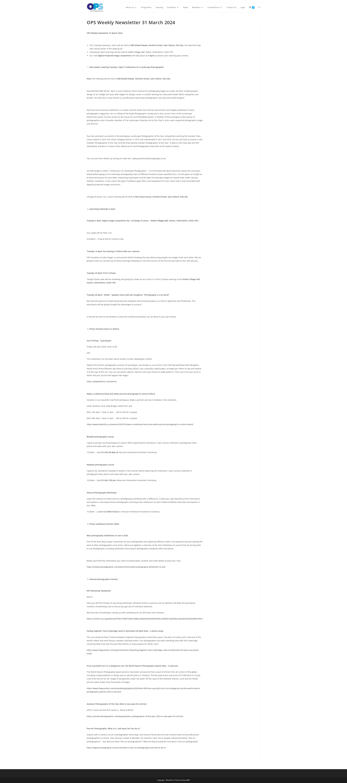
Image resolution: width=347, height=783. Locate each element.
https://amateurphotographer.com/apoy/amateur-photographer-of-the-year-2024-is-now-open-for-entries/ (135, 716)
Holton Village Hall (136, 52)
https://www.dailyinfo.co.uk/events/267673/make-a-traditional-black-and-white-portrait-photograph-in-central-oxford (140, 424)
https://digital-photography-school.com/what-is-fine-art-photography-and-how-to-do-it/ (126, 747)
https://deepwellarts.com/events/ (102, 381)
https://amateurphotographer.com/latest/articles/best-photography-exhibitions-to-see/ (126, 567)
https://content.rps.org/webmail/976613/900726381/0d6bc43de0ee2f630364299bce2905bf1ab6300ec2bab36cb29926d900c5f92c (145, 618)
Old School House (139, 45)
